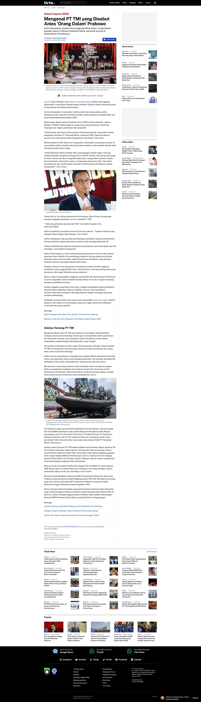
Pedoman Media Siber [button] (81, 677)
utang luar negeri (100, 300)
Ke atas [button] (154, 696)
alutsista (74, 219)
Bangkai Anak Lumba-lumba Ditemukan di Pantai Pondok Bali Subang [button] (94, 584)
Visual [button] (148, 3)
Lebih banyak (152, 552)
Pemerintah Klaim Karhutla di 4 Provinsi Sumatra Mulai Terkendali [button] (54, 572)
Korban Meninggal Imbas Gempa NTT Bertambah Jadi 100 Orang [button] (134, 605)
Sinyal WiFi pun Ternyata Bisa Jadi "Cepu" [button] (133, 99)
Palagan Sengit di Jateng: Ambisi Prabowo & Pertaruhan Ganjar (71, 511)
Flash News (61, 7)
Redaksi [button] (76, 675)
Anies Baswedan (83, 102)
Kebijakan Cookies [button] (109, 675)
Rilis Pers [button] (76, 686)
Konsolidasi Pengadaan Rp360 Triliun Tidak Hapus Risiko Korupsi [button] (132, 151)
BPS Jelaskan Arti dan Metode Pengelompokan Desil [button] (133, 172)
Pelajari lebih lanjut (172, 699)
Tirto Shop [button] (106, 686)
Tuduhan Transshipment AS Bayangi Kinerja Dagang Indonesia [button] (92, 572)
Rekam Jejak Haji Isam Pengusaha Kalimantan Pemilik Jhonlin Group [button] (146, 639)
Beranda (47, 7)
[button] (49, 3)
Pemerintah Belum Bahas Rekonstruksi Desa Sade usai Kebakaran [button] (53, 595)
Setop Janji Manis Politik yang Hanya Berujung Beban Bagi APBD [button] (123, 639)
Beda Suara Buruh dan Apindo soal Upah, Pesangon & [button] (94, 606)
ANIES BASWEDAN (70, 527)
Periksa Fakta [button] (114, 3)
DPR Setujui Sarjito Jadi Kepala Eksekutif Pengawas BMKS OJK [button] (95, 594)
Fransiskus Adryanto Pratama (55, 38)
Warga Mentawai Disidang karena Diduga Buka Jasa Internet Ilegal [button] (132, 584)
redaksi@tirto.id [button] (137, 680)
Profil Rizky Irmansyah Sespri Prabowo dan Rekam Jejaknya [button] (76, 639)
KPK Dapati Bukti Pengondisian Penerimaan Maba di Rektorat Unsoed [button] (134, 561)
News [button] (125, 3)
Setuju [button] (195, 698)
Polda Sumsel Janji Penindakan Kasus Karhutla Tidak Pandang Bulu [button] (56, 561)
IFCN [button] (104, 683)
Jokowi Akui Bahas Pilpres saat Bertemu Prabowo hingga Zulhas (71, 515)
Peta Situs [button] (106, 680)
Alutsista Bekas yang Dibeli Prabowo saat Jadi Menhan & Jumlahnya (73, 506)
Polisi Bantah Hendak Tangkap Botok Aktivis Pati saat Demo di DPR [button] (55, 584)
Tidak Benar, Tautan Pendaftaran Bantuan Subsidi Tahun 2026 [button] (134, 88)
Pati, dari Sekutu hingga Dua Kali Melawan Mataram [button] (53, 639)
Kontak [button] (76, 672)
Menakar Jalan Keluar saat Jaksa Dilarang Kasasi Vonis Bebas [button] (134, 54)
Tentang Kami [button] (78, 669)
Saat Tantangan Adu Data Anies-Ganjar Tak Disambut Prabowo (71, 314)
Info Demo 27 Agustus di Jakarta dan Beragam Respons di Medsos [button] (100, 639)
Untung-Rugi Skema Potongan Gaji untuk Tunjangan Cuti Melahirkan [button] (133, 162)
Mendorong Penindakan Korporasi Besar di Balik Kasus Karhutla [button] (131, 196)
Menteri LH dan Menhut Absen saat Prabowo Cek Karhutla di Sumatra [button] (133, 595)
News (53, 7)
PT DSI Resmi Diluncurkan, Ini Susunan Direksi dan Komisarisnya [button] (55, 606)
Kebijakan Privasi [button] (109, 672)
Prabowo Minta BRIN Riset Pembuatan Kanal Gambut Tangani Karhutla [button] (132, 572)
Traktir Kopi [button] (110, 39)
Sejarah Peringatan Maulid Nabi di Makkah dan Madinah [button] (134, 66)
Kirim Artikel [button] (107, 677)
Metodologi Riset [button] (79, 680)
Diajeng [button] (132, 3)
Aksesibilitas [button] (107, 669)
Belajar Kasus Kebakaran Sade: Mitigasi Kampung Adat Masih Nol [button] (133, 78)
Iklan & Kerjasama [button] (80, 683)
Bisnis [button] (140, 3)
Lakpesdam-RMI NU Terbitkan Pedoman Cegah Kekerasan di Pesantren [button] (94, 561)
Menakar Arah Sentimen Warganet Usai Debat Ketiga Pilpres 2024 (72, 319)
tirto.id (47, 102)
